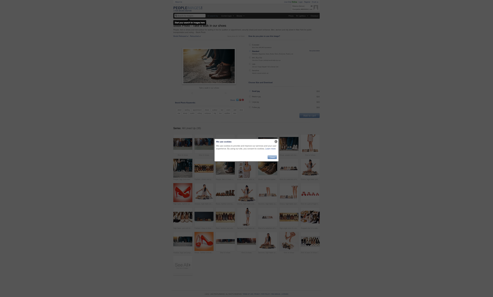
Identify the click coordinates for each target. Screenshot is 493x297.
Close (272, 157)
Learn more (270, 148)
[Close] (276, 141)
